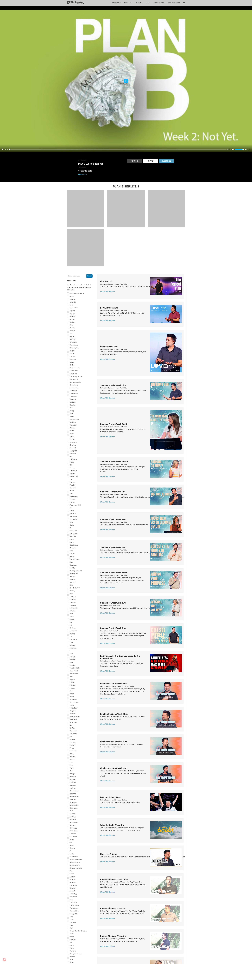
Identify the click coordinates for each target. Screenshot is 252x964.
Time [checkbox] (71, 916)
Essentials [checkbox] (73, 448)
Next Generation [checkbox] (75, 716)
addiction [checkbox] (72, 299)
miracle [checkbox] (72, 682)
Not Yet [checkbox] (72, 728)
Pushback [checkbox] (73, 782)
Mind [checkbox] (71, 676)
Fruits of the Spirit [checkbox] (75, 505)
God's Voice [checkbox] (73, 533)
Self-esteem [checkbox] (73, 831)
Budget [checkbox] (72, 350)
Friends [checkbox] (72, 502)
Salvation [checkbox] (73, 819)
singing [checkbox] (72, 854)
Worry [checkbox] (72, 962)
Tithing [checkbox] (72, 919)
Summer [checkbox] (72, 888)
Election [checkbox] (72, 436)
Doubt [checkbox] (72, 431)
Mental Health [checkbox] (74, 671)
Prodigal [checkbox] (72, 774)
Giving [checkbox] (72, 525)
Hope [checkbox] (71, 585)
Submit (89, 276)
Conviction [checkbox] (73, 396)
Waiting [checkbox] (72, 948)
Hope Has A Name (108, 854)
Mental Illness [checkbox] (74, 674)
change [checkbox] (72, 353)
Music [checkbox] (72, 705)
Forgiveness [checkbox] (74, 496)
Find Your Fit (106, 281)
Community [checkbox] (73, 373)
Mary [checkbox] (71, 662)
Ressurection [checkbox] (74, 805)
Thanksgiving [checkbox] (74, 911)
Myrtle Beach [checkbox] (74, 708)
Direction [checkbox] (72, 428)
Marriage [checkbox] (72, 659)
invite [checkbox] (71, 613)
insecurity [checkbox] (73, 599)
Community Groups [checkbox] (76, 376)
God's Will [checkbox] (73, 536)
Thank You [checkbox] (73, 902)
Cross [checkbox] (72, 408)
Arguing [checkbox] (72, 310)
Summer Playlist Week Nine (113, 385)
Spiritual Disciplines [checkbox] (76, 859)
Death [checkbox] (72, 416)
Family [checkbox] (72, 462)
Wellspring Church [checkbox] (76, 954)
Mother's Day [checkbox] (74, 702)
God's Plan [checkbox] (73, 531)
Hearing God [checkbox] (74, 573)
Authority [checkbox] (72, 316)
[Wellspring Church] (75, 3)
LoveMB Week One (109, 346)
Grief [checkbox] (71, 551)
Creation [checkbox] (72, 405)
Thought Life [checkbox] (74, 914)
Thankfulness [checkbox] (74, 908)
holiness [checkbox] (72, 579)
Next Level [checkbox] (73, 719)
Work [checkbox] (71, 959)
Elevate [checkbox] (72, 439)
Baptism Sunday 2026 (110, 797)
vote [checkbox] (71, 942)
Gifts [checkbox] (71, 522)
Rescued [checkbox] (73, 799)
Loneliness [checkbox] (73, 648)
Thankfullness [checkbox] (74, 905)
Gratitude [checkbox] (73, 548)
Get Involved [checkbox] (74, 519)
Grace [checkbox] (72, 542)
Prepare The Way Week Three (114, 879)
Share (150, 161)
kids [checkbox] (71, 625)
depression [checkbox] (73, 425)
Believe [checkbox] (72, 328)
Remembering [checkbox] (74, 796)
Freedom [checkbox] (73, 499)
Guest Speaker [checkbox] (74, 559)
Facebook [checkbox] (73, 453)
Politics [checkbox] (72, 759)
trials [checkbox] (71, 925)
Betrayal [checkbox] (72, 330)
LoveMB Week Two (109, 308)
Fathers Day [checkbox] (74, 476)
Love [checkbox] (71, 653)
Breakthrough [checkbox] (74, 345)
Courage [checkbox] (72, 402)
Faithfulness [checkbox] (73, 459)
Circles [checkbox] (72, 365)
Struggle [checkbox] (72, 879)
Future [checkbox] (72, 511)
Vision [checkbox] (72, 936)
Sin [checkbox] (71, 851)
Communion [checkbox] (74, 371)
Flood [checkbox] (71, 493)
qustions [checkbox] (72, 788)
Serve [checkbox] (72, 839)
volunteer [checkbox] (73, 939)
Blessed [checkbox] (72, 336)
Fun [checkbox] (71, 508)
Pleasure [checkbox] (72, 756)
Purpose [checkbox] (72, 779)
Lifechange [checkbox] (73, 639)
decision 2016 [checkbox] (74, 419)
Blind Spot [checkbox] (73, 339)
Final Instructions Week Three (114, 714)
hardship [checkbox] (72, 568)
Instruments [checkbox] (73, 608)
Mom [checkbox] (71, 691)
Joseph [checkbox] (72, 619)
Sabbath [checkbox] (72, 814)
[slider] (118, 149)
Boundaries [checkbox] (73, 342)
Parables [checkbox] (72, 739)
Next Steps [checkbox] (73, 722)
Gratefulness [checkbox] (74, 545)
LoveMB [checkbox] (72, 656)
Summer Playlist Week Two (113, 603)
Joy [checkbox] (71, 622)
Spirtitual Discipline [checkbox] (76, 868)
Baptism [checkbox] (72, 322)
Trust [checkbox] (71, 928)
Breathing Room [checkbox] (75, 348)
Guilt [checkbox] (71, 562)
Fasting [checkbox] (72, 468)
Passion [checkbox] (72, 745)
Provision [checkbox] (73, 776)
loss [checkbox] (71, 651)
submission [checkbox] (73, 885)
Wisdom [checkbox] (72, 956)
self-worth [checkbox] (73, 834)
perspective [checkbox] (73, 751)
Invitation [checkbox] (72, 611)
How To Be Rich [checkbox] (75, 588)
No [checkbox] (71, 725)
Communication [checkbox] (75, 368)
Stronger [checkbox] (72, 876)
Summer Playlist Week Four (113, 547)
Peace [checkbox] (72, 748)
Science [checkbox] (72, 825)
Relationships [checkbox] (74, 791)
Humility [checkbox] (72, 591)
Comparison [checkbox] (74, 379)
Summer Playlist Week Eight (113, 424)
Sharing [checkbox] (72, 848)
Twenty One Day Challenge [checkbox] (78, 931)
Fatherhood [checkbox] (73, 471)
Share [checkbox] (72, 845)
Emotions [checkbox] (73, 445)
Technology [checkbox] (73, 894)
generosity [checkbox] (73, 513)
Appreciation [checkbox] (74, 308)
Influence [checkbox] (73, 596)
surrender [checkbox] (73, 891)
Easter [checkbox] (72, 433)
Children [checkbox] (72, 356)
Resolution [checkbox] (73, 802)
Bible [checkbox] (71, 333)
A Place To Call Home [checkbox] (77, 293)
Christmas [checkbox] (73, 359)
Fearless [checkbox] (72, 482)
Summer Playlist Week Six (112, 492)
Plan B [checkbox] (72, 754)
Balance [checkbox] (72, 319)
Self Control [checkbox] (73, 828)
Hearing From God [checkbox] (76, 571)
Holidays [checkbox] (72, 576)
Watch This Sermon (107, 291)
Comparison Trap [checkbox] (75, 382)
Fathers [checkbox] (72, 473)
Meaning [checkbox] (72, 665)
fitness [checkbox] (72, 491)
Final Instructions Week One (113, 768)
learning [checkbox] (72, 633)
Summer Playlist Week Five (113, 519)
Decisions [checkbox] (73, 422)
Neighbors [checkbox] (73, 711)
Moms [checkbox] (72, 694)
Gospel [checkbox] (72, 539)
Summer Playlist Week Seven (114, 461)
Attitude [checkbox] (72, 313)
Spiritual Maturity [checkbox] (75, 862)
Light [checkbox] (71, 642)
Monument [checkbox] (73, 699)
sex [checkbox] (71, 842)
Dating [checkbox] (72, 411)
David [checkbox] (71, 413)
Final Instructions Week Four (113, 683)
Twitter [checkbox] (72, 934)
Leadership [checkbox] (73, 631)
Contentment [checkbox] (74, 393)
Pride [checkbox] (71, 771)
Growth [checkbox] (72, 556)
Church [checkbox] (72, 362)
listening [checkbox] (72, 645)
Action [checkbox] (72, 296)
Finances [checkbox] (73, 488)
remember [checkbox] (73, 794)
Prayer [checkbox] (72, 768)
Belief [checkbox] (71, 325)
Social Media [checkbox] (74, 856)
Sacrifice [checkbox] (72, 816)
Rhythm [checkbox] (72, 811)
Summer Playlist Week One (113, 628)
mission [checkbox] (72, 688)
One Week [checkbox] (73, 734)
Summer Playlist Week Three (113, 572)
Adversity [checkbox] (73, 302)
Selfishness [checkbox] (73, 836)
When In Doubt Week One (112, 825)
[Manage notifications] (4, 959)
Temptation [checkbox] (73, 896)
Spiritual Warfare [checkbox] (75, 865)
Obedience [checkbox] (73, 731)
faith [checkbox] (71, 456)
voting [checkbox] (72, 945)
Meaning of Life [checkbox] (74, 668)
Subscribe (166, 161)
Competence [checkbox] (74, 385)
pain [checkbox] (71, 736)
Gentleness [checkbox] (73, 516)
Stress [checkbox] (72, 874)
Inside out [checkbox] (73, 602)
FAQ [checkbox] (71, 465)
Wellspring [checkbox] (73, 951)
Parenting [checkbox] (73, 742)
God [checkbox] (71, 528)
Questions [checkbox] (73, 785)
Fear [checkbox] (71, 479)
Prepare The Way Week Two (113, 908)
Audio (135, 161)
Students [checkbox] (72, 882)
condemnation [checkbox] (74, 388)
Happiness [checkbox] (73, 565)
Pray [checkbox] (71, 765)
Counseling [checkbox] (73, 399)
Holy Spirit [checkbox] (73, 582)
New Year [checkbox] (73, 714)
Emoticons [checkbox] (73, 442)
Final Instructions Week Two (113, 742)
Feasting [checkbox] (72, 485)
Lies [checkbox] (71, 636)
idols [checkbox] (71, 593)
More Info (83, 174)
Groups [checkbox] (72, 553)
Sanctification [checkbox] (74, 822)
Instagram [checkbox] (73, 605)
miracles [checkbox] (72, 685)
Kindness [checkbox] (73, 628)
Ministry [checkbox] (72, 679)
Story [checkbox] (71, 871)
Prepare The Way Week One (113, 936)
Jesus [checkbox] (72, 616)
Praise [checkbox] (72, 762)
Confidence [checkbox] (73, 391)
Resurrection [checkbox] (74, 808)
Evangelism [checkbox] (73, 451)
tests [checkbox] (71, 899)
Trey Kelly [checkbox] (73, 922)
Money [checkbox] (72, 696)
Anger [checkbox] (72, 305)
